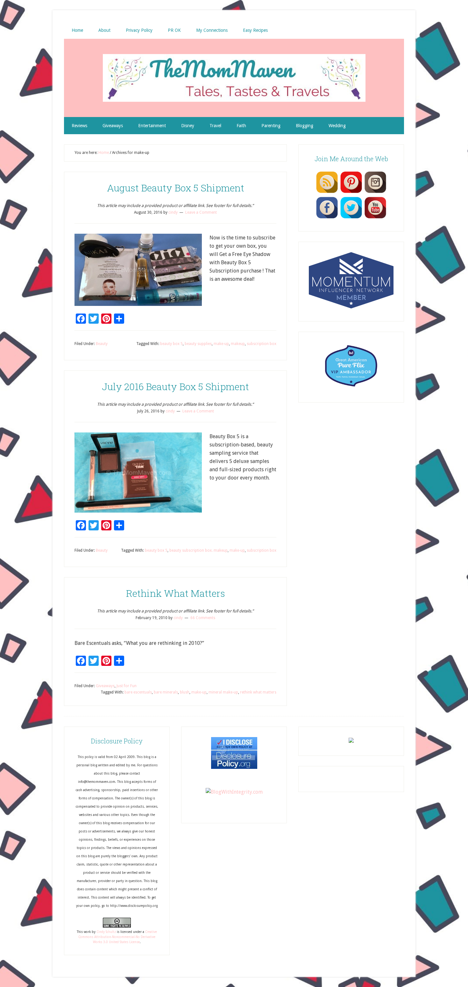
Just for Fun (127, 686)
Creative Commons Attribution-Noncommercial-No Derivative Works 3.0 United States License (117, 937)
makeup (238, 344)
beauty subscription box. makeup (198, 550)
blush (184, 692)
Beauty (102, 344)
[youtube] (375, 218)
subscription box (261, 344)
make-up (221, 344)
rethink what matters (258, 692)
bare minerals (166, 692)
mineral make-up (223, 692)
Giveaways (105, 686)
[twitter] (351, 218)
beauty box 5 (171, 344)
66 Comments (202, 618)
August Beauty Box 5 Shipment (175, 188)
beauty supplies (198, 344)
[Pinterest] (351, 193)
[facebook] (327, 218)
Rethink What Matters (175, 593)
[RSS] (327, 193)
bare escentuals (138, 692)
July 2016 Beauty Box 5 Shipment (175, 386)
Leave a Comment (201, 212)
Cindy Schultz (106, 932)
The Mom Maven (234, 78)
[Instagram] (375, 193)
